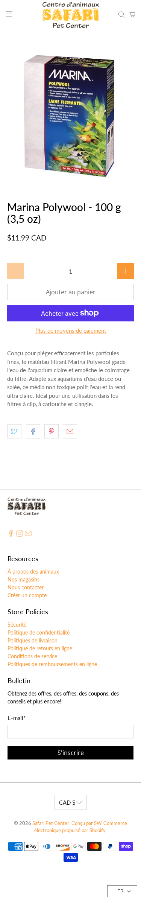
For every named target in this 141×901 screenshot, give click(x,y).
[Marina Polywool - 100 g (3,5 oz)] (70, 115)
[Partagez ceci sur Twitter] (14, 431)
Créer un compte (27, 595)
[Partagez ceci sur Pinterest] (51, 431)
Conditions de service (32, 656)
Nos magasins (23, 579)
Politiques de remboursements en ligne (52, 664)
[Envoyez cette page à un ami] (70, 431)
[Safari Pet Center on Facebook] (11, 534)
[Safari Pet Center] (70, 15)
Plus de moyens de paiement (70, 330)
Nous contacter (26, 587)
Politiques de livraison (33, 640)
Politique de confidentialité (39, 632)
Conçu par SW (86, 823)
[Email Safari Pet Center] (28, 534)
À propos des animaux (33, 571)
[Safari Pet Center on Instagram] (19, 534)
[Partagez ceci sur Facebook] (33, 431)
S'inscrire (71, 753)
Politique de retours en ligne (40, 648)
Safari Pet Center (50, 823)
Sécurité (17, 624)
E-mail (17, 717)
